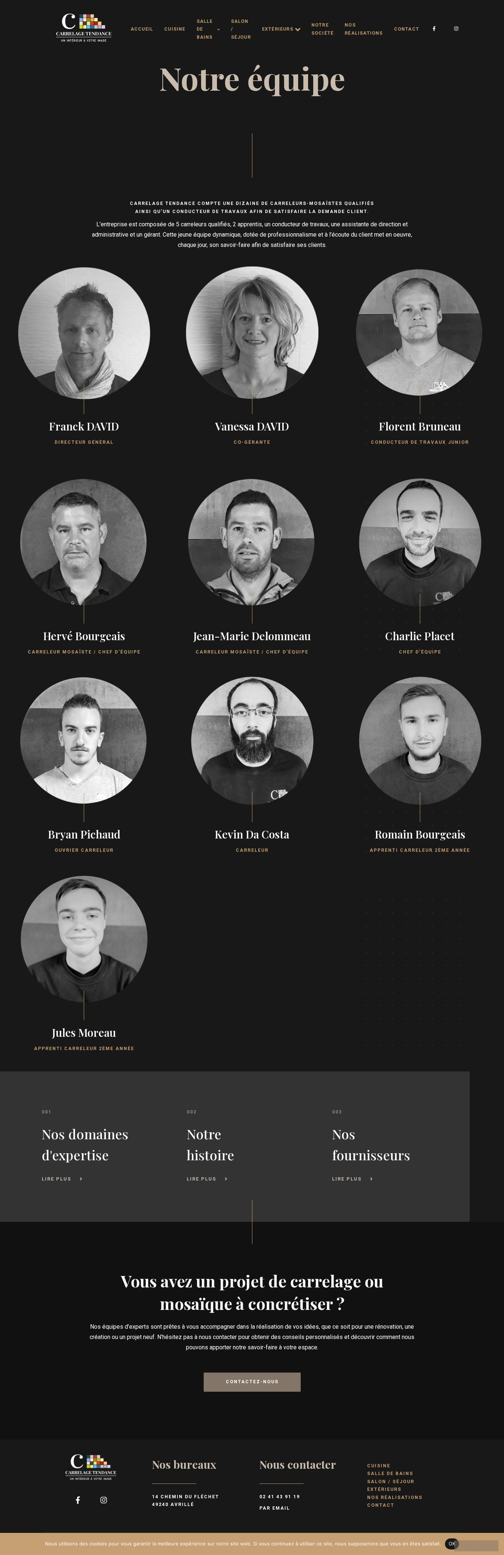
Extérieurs (277, 29)
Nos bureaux (184, 1464)
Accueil (142, 29)
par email (274, 1508)
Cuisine (174, 29)
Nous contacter (297, 1464)
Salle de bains (205, 29)
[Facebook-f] (434, 28)
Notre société (322, 29)
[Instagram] (456, 28)
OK (452, 1544)
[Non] (476, 1545)
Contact (406, 29)
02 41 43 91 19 (279, 1496)
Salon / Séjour (241, 29)
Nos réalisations (364, 29)
